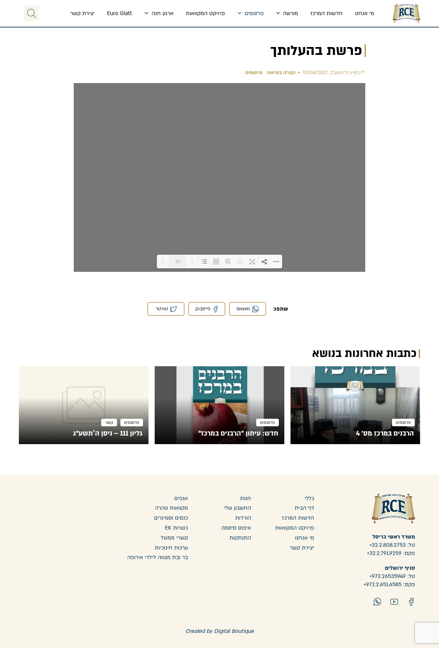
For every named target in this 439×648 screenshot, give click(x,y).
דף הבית (304, 508)
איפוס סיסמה (236, 528)
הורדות (243, 518)
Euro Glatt (119, 13)
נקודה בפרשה (281, 72)
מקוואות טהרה (171, 508)
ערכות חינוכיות (171, 548)
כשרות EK (176, 528)
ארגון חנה (162, 13)
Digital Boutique (234, 631)
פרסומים (253, 13)
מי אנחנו (364, 13)
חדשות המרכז (326, 13)
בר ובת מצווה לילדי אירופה (157, 557)
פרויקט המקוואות (205, 13)
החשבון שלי (237, 508)
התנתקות (240, 538)
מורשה (289, 13)
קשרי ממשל (174, 538)
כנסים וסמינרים (171, 518)
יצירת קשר (82, 13)
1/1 (178, 261)
